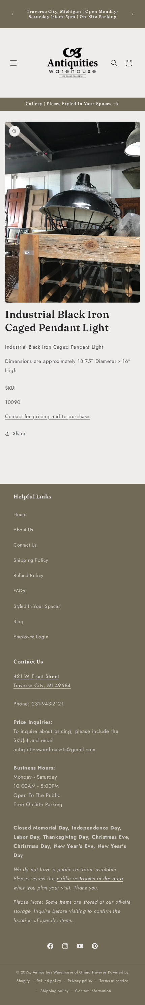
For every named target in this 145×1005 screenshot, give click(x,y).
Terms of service (113, 980)
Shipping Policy (30, 560)
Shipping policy (54, 990)
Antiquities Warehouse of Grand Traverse (70, 972)
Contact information (93, 990)
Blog (18, 621)
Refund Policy (28, 575)
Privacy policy (80, 980)
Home (19, 514)
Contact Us (25, 544)
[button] (13, 63)
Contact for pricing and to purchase (47, 416)
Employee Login (30, 636)
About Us (23, 529)
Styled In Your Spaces (37, 606)
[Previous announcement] (12, 13)
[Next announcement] (132, 13)
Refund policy (49, 980)
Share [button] (19, 433)
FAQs (19, 590)
